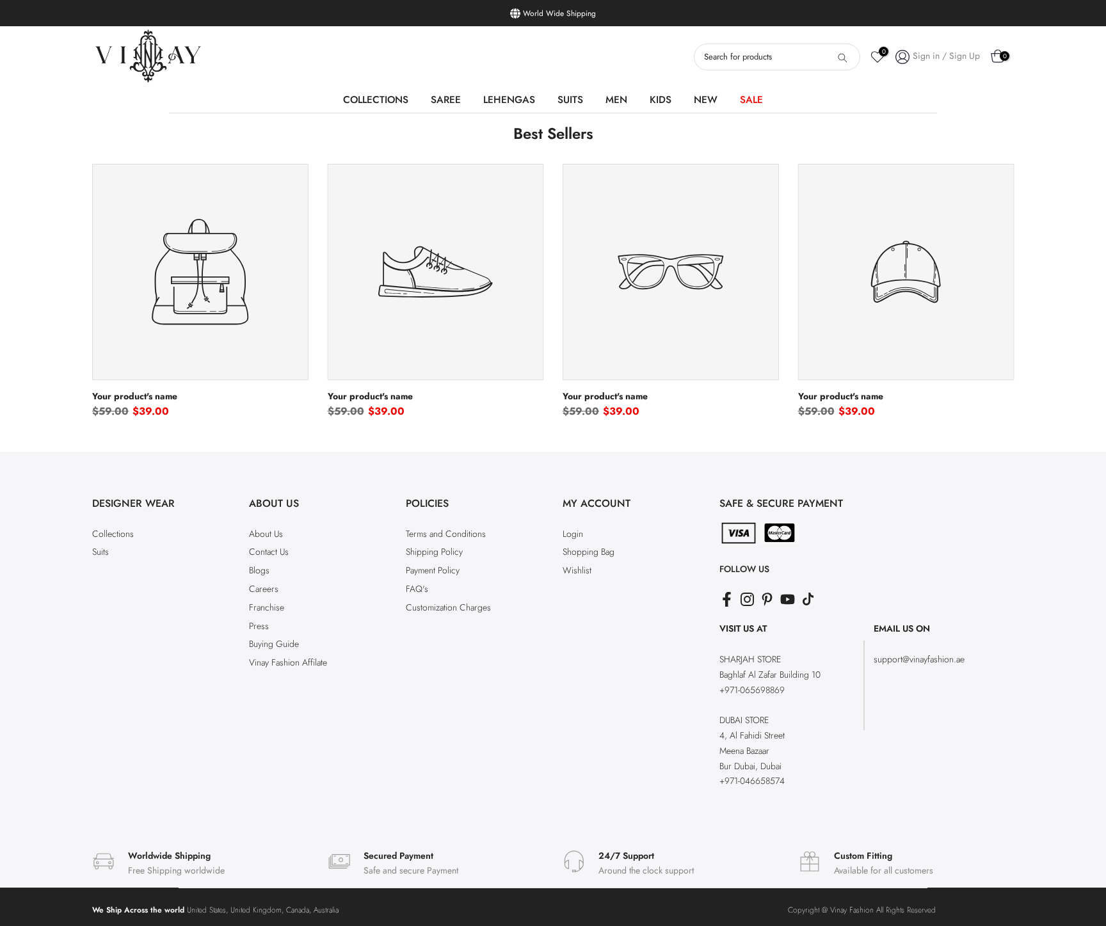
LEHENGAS (509, 99)
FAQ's (417, 588)
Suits (100, 551)
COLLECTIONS (375, 99)
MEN (616, 99)
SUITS (570, 99)
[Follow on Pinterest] (767, 599)
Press (259, 625)
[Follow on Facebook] (726, 599)
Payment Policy (433, 570)
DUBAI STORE (744, 720)
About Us (266, 533)
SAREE (446, 99)
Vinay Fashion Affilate (288, 662)
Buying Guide (274, 643)
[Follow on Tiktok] (808, 599)
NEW (705, 99)
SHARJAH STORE (750, 659)
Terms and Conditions (446, 533)
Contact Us (269, 551)
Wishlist (577, 570)
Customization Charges (448, 607)
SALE (751, 99)
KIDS (660, 99)
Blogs (259, 570)
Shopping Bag (588, 551)
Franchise (266, 607)
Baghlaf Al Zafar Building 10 (770, 674)
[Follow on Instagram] (747, 599)
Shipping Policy (434, 551)
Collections (113, 533)
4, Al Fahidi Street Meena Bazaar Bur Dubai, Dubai (752, 750)
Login (573, 533)
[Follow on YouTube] (787, 599)
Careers (263, 588)
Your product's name (134, 395)
